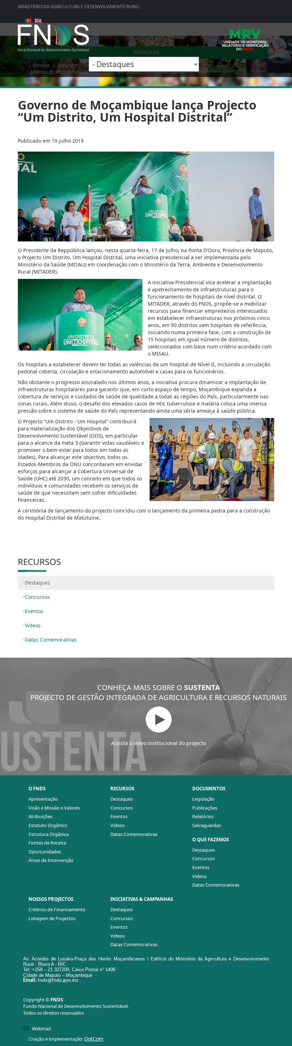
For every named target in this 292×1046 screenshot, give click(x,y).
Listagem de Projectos (51, 918)
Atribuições (40, 816)
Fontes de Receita (47, 843)
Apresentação (43, 799)
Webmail (41, 1028)
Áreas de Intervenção (50, 860)
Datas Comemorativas (51, 639)
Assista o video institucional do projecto (158, 743)
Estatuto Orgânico (47, 825)
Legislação (203, 799)
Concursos (37, 596)
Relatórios (203, 816)
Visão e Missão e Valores (54, 808)
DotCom (93, 1038)
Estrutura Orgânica (48, 834)
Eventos (34, 611)
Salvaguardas (206, 825)
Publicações (204, 808)
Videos (33, 625)
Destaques (37, 582)
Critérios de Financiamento (56, 909)
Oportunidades (44, 851)
